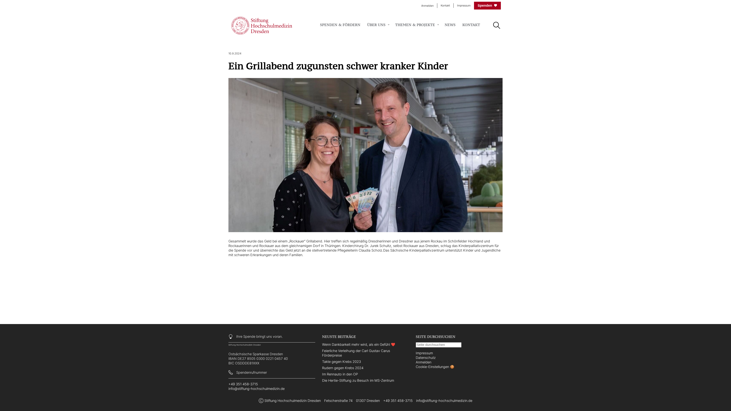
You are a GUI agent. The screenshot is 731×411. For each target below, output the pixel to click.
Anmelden (427, 5)
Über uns (376, 24)
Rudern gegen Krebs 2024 (342, 368)
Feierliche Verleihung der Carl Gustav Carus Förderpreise (356, 353)
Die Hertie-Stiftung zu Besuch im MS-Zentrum (358, 380)
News (450, 24)
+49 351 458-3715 (243, 384)
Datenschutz (426, 358)
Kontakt (445, 5)
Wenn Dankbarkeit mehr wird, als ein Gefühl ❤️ (358, 344)
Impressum (464, 5)
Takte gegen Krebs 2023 (341, 362)
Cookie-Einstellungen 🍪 (435, 367)
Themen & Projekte (415, 24)
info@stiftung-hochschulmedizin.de (256, 389)
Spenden (485, 5)
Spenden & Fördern (340, 24)
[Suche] (496, 26)
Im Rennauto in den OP (340, 374)
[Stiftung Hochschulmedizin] (261, 25)
